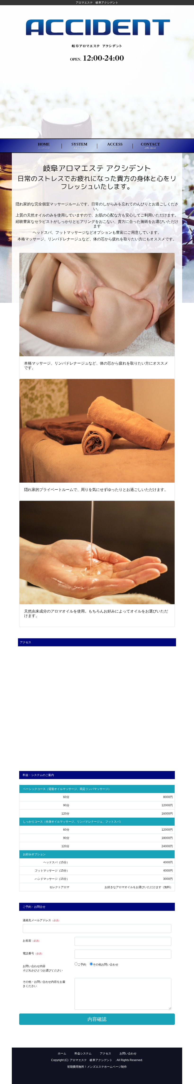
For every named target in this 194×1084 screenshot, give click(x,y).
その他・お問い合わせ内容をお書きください (44, 984)
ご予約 (83, 964)
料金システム (83, 1053)
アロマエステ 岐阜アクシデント (92, 1060)
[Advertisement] (97, 104)
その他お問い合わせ (105, 964)
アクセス (105, 1053)
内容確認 (97, 1019)
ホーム (62, 1053)
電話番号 (33, 953)
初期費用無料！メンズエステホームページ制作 (97, 1066)
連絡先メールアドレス (42, 920)
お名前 (32, 940)
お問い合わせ (128, 1053)
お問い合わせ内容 (42, 968)
